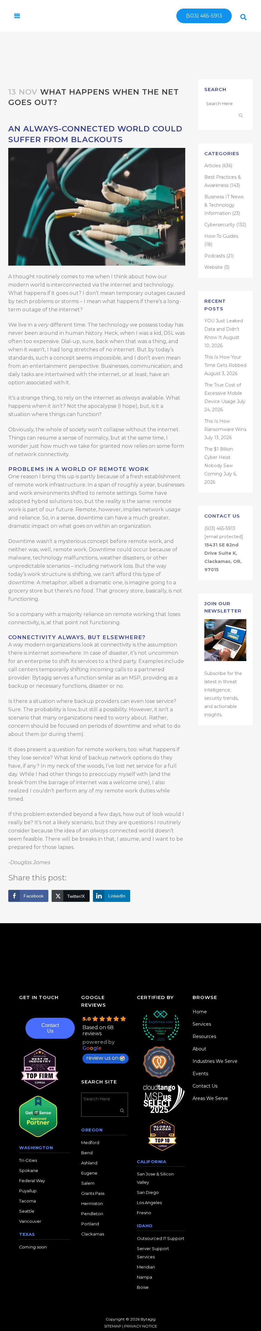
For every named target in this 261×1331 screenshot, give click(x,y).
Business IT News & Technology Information (223, 205)
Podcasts (214, 256)
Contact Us (50, 1028)
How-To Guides (221, 236)
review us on (102, 1058)
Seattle (26, 1211)
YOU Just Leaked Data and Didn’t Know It (223, 329)
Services (202, 1024)
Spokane (28, 1170)
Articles (212, 166)
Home (200, 1012)
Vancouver (30, 1221)
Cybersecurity (219, 225)
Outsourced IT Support (160, 1238)
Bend (87, 1152)
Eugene (89, 1172)
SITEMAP (112, 1326)
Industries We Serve (215, 1061)
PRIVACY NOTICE (140, 1326)
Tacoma (27, 1200)
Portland (90, 1223)
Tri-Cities (28, 1160)
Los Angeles (149, 1202)
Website (213, 267)
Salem (88, 1183)
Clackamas (92, 1233)
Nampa (144, 1277)
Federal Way (32, 1180)
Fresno (144, 1212)
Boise (143, 1287)
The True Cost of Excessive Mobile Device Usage (223, 393)
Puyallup (28, 1190)
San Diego (148, 1192)
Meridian (146, 1266)
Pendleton (92, 1213)
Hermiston (92, 1203)
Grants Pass (92, 1193)
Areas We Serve (210, 1098)
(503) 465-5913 (204, 16)
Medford (90, 1142)
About (199, 1049)
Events (200, 1073)
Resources (204, 1036)
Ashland (89, 1162)
